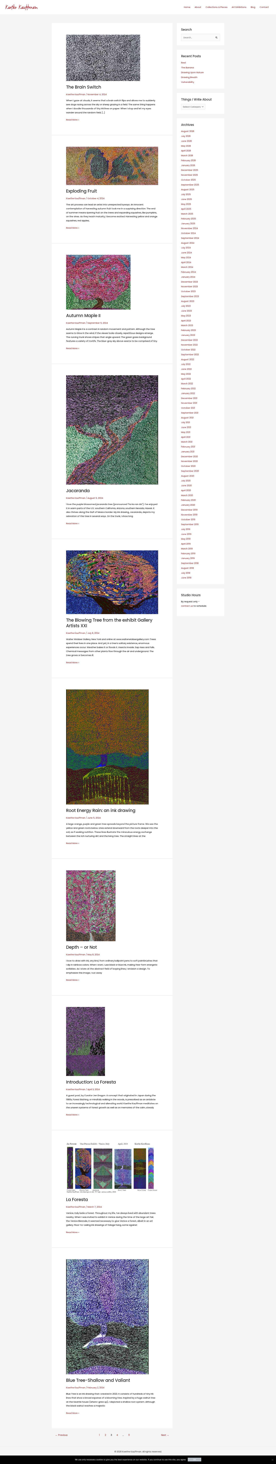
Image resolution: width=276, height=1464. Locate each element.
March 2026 (187, 155)
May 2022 (186, 373)
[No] (272, 1459)
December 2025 (189, 170)
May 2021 (185, 432)
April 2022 (186, 378)
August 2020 (187, 475)
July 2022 (185, 364)
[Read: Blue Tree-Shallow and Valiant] (107, 1316)
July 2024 (186, 247)
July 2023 (186, 305)
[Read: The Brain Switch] (103, 57)
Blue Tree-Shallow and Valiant (98, 1380)
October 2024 (188, 233)
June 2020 (186, 485)
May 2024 (186, 257)
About (198, 7)
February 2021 (188, 446)
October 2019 (188, 519)
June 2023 (186, 310)
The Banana (187, 67)
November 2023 (189, 286)
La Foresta (77, 1199)
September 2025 (190, 184)
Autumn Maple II (83, 315)
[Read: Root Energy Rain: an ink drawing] (107, 746)
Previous (61, 1435)
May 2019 (185, 538)
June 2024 (186, 252)
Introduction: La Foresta (91, 1082)
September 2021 (189, 412)
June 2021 (186, 427)
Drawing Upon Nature (192, 72)
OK (194, 1459)
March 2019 (187, 548)
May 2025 (186, 204)
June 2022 (186, 369)
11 (129, 1435)
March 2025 (187, 213)
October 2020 (188, 466)
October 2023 (188, 291)
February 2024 (188, 271)
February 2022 (188, 388)
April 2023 (186, 320)
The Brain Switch (83, 87)
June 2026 (186, 140)
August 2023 (187, 301)
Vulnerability (187, 82)
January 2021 (187, 451)
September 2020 (190, 470)
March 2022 (187, 383)
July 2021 (185, 422)
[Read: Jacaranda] (112, 429)
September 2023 (190, 296)
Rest (183, 62)
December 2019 (189, 509)
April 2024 (186, 262)
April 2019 (186, 543)
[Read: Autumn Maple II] (98, 281)
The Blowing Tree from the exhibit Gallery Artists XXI (109, 623)
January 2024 (188, 276)
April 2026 (186, 150)
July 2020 (186, 480)
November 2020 (189, 461)
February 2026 (188, 160)
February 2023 (188, 330)
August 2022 (187, 359)
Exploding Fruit (81, 191)
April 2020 (186, 490)
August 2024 (187, 242)
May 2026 (186, 145)
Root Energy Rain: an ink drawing (100, 810)
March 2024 (187, 267)
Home (187, 7)
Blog (253, 7)
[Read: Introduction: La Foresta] (85, 1041)
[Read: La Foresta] (112, 1167)
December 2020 (189, 456)
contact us (187, 605)
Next (165, 1435)
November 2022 (189, 344)
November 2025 (189, 174)
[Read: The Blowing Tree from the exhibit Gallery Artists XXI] (112, 581)
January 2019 (188, 558)
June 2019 (186, 534)
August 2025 (187, 189)
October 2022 (188, 349)
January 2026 (188, 165)
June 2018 (186, 577)
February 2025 (188, 218)
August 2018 (187, 568)
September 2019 (190, 524)
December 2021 (189, 398)
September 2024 (190, 238)
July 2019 (185, 529)
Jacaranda (78, 491)
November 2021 (189, 402)
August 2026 (187, 131)
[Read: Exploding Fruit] (112, 165)
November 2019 (189, 514)
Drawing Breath (189, 77)
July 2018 (185, 572)
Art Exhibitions (239, 7)
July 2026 (186, 136)
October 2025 (188, 179)
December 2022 (189, 339)
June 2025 (186, 199)
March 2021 (186, 441)
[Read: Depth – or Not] (91, 905)
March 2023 (187, 325)
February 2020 (188, 500)
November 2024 (189, 228)
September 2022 (190, 354)
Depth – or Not (81, 947)
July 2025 (186, 194)
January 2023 (188, 335)
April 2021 (185, 437)
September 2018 (190, 563)
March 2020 (187, 495)
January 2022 (188, 393)
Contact (264, 7)
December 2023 (189, 281)
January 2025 (188, 223)
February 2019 (188, 553)
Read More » (72, 120)
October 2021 (188, 407)
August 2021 (187, 417)
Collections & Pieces (216, 7)
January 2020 (188, 504)
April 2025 (186, 208)
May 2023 (186, 315)
